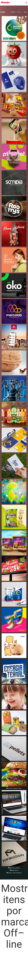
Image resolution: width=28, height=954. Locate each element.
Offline (19, 12)
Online (25, 12)
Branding (13, 12)
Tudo (2, 12)
